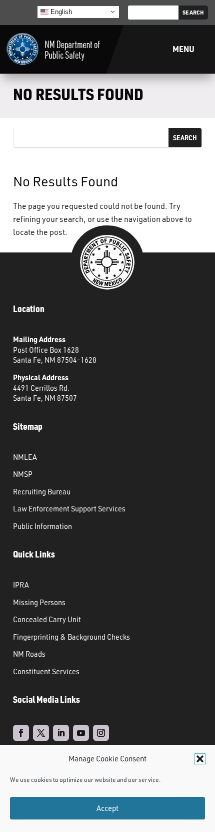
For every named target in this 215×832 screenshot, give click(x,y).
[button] (200, 759)
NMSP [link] (22, 473)
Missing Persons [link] (39, 602)
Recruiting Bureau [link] (41, 491)
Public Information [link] (42, 525)
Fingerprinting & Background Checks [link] (71, 636)
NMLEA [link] (25, 456)
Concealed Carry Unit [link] (47, 619)
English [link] (60, 11)
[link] (53, 49)
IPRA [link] (21, 584)
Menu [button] (183, 49)
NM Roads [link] (29, 653)
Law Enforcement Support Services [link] (69, 508)
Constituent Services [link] (46, 671)
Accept (107, 808)
